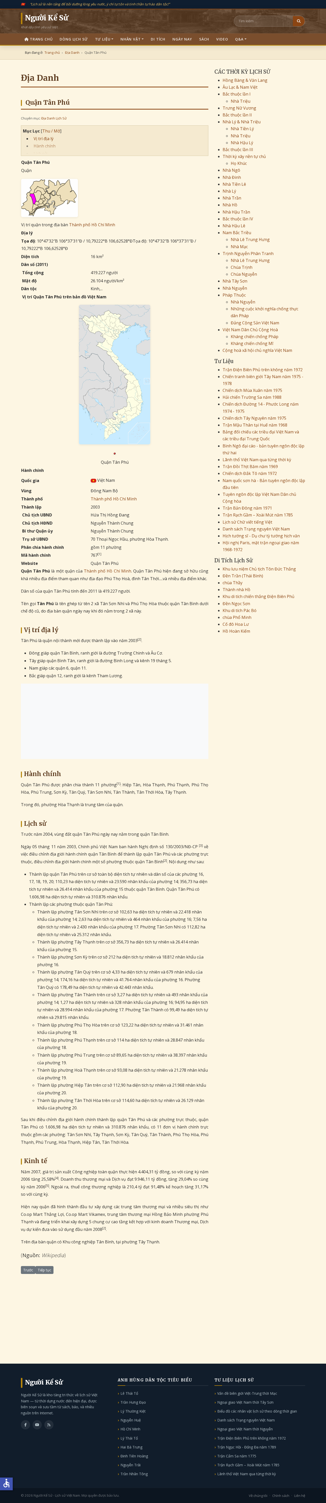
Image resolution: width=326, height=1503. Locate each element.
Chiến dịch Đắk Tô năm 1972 (250, 473)
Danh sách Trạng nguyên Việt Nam (256, 529)
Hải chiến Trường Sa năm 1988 (252, 397)
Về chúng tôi (258, 1495)
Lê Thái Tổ (129, 1393)
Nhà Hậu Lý (242, 142)
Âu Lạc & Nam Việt (240, 87)
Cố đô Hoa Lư (236, 624)
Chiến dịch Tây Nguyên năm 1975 (254, 418)
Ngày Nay (182, 39)
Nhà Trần (232, 198)
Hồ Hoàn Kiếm (236, 631)
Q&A (239, 39)
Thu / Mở (51, 131)
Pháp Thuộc (234, 295)
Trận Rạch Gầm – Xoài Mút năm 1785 (258, 515)
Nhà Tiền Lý (242, 128)
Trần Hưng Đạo (133, 1402)
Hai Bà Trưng (131, 1447)
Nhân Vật (130, 39)
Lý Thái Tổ (129, 1438)
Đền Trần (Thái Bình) (243, 576)
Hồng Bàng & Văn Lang (245, 80)
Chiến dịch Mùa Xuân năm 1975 (252, 390)
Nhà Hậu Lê (234, 226)
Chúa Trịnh (241, 267)
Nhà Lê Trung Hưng (250, 239)
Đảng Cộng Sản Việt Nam (255, 323)
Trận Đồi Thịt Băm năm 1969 (250, 466)
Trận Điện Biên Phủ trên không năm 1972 (263, 370)
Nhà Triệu (240, 101)
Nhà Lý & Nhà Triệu (242, 122)
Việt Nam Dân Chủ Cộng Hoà (250, 329)
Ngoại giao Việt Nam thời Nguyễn (245, 1429)
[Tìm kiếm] (299, 21)
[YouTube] (37, 1424)
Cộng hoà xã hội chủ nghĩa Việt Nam (257, 350)
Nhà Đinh (232, 177)
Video (222, 39)
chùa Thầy (232, 583)
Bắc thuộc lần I (237, 94)
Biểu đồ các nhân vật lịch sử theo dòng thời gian (257, 1411)
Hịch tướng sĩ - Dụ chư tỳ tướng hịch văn (261, 536)
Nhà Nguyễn (235, 288)
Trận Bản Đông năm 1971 (247, 508)
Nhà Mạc (239, 246)
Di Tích (158, 39)
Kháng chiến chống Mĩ (252, 343)
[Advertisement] (114, 721)
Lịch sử (40, 153)
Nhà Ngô (231, 170)
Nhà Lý (229, 191)
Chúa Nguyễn (244, 274)
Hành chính (45, 146)
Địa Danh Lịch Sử (53, 118)
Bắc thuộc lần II (237, 115)
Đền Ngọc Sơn (236, 603)
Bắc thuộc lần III (238, 149)
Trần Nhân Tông (134, 1473)
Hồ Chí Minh (130, 1429)
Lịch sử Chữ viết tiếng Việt (247, 522)
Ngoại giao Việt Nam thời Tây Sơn (245, 1402)
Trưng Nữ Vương (239, 108)
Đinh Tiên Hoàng (134, 1456)
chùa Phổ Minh (237, 617)
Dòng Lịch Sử (74, 39)
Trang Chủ (41, 39)
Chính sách (280, 1495)
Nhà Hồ (230, 205)
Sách (204, 39)
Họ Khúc (239, 163)
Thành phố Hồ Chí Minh (92, 225)
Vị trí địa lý (43, 138)
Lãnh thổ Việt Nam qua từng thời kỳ (257, 459)
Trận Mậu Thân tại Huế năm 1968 (255, 425)
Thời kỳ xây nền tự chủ (244, 156)
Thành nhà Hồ (236, 589)
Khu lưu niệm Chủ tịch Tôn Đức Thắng (259, 569)
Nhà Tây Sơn (235, 281)
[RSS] (48, 1424)
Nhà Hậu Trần (236, 212)
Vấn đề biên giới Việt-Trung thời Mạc (247, 1393)
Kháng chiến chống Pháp (254, 336)
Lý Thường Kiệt (133, 1411)
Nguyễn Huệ (130, 1420)
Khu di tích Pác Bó (239, 610)
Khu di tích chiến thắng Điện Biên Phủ (258, 596)
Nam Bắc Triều (237, 232)
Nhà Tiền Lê (234, 184)
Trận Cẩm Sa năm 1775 (236, 1456)
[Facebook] (25, 1424)
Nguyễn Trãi (130, 1464)
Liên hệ (299, 1495)
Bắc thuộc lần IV (238, 219)
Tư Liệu (103, 39)
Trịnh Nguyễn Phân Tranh (248, 253)
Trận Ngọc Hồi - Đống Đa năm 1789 (246, 1447)
